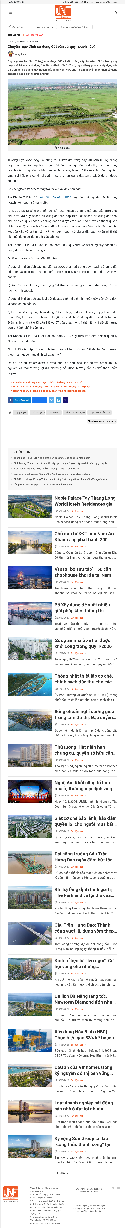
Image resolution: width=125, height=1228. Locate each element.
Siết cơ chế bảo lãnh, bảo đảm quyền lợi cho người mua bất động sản (86, 821)
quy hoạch (22, 412)
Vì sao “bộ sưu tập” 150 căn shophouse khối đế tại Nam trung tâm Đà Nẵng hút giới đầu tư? (83, 572)
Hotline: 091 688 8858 (73, 2)
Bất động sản (34, 34)
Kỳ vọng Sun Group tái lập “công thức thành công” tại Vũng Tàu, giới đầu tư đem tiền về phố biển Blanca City (83, 1141)
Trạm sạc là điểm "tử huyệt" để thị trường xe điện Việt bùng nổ (46, 468)
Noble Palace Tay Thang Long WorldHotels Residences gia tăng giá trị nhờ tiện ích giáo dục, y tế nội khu (85, 501)
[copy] (65, 400)
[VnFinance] (63, 13)
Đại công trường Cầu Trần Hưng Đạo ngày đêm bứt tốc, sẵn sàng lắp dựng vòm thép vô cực (84, 857)
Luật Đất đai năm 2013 (54, 197)
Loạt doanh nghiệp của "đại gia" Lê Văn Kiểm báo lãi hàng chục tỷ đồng (52, 474)
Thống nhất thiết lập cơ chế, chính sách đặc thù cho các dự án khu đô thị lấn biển (84, 679)
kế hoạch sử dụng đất (75, 412)
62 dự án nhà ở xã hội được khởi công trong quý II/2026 (83, 643)
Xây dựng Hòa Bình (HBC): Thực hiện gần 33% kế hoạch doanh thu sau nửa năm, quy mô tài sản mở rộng (84, 1035)
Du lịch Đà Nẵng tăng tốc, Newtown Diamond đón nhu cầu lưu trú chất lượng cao (83, 999)
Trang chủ (14, 35)
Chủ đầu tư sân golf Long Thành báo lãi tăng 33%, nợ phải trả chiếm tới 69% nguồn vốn (60, 479)
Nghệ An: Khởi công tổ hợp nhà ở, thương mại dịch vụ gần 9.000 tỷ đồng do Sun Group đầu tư (86, 786)
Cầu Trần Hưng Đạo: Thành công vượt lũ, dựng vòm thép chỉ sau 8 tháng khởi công (84, 928)
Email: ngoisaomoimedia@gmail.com (101, 2)
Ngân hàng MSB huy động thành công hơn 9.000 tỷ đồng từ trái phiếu (51, 386)
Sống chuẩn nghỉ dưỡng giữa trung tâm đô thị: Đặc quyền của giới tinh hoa (84, 714)
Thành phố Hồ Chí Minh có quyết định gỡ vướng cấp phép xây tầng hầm (52, 458)
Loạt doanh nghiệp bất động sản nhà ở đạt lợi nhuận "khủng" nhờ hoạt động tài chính (84, 1106)
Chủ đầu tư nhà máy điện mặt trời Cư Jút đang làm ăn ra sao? (47, 382)
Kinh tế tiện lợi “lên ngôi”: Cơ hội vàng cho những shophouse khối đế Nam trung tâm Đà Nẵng (84, 963)
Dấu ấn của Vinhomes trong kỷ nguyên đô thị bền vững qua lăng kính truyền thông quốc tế (83, 1070)
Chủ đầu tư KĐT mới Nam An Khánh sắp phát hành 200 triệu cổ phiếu (84, 537)
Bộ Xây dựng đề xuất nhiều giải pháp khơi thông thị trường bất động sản (82, 608)
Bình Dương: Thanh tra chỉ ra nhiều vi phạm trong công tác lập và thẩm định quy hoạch (60, 463)
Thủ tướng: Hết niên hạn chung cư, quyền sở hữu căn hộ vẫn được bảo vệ (84, 750)
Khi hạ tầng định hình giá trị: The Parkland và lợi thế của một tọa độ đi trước (84, 892)
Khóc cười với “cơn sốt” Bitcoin (75, 27)
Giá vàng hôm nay (45, 27)
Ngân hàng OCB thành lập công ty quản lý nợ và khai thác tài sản (49, 390)
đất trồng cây (38, 412)
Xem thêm (62, 1173)
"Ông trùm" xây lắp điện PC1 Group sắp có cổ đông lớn (43, 484)
